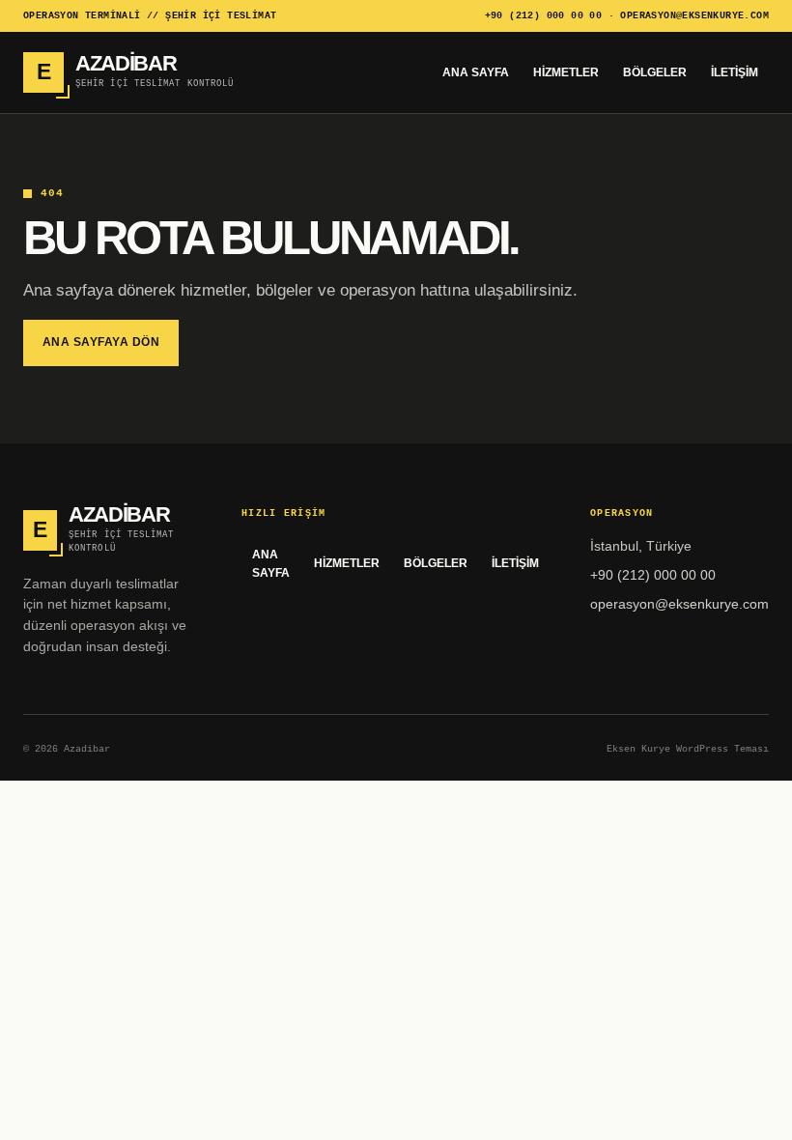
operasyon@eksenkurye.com (694, 16)
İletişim (734, 72)
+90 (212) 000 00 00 (544, 16)
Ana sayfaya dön (100, 342)
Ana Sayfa (475, 72)
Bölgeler (655, 72)
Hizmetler (566, 72)
